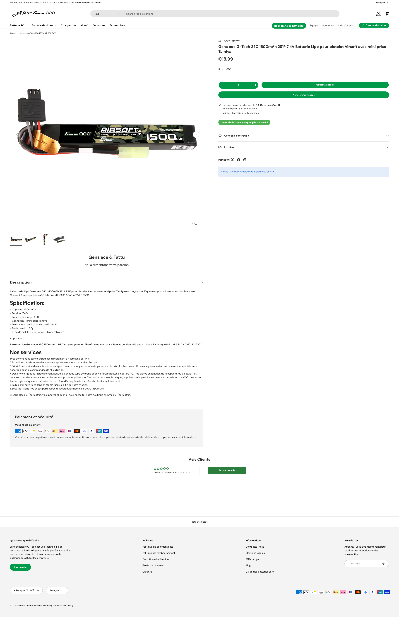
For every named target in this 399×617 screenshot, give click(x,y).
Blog (248, 565)
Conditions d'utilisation (155, 559)
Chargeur (67, 25)
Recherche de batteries (289, 25)
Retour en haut (199, 521)
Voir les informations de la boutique (241, 113)
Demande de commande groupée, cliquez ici (244, 122)
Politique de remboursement (158, 553)
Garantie (147, 571)
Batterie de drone (42, 25)
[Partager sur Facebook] (239, 160)
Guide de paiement (153, 565)
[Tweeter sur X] (232, 160)
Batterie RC (17, 25)
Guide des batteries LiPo (260, 571)
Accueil (13, 33)
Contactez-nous (255, 546)
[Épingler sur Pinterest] (245, 160)
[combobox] (214, 13)
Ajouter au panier (325, 84)
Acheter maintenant (304, 94)
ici (66, 395)
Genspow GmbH (24, 605)
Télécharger (252, 559)
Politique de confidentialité (157, 546)
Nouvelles (328, 25)
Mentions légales (255, 553)
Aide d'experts (346, 25)
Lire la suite (20, 567)
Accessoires (117, 25)
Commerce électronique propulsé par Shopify (52, 605)
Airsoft (84, 25)
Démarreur (99, 25)
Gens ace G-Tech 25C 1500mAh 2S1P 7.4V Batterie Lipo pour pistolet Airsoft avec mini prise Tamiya (38, 33)
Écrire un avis (227, 470)
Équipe (314, 25)
